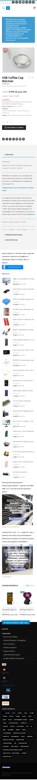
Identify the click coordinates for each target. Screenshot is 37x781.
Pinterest (16, 139)
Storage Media (7, 743)
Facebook (3, 139)
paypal (22, 115)
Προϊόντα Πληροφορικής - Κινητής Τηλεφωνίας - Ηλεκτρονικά (16, 112)
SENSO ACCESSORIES (8, 739)
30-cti (13, 713)
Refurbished (15, 736)
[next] (32, 77)
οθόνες (24, 753)
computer (23, 723)
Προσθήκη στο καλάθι (15, 127)
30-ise (25, 713)
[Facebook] (13, 2)
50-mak (18, 716)
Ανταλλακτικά (23, 743)
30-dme (20, 713)
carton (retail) (13, 723)
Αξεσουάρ (28, 608)
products (6, 736)
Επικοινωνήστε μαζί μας (16, 622)
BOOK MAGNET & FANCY (20, 719)
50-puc (24, 716)
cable (4, 723)
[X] (16, 2)
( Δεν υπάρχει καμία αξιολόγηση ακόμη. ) (14, 86)
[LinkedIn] (33, 2)
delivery (5, 726)
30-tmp (31, 713)
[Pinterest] (19, 2)
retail (23, 736)
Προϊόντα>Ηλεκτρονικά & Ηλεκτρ (13, 750)
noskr (18, 730)
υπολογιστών (7, 756)
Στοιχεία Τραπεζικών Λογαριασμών (13, 658)
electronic (20, 726)
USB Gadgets (27, 115)
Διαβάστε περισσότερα (14, 603)
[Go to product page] (6, 281)
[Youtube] (23, 2)
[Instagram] (26, 2)
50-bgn (5, 716)
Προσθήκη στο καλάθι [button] (31, 603)
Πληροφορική (24, 746)
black (10, 719)
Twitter (6, 139)
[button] (3, 8)
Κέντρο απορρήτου (9, 644)
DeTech (12, 726)
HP (31, 726)
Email (20, 139)
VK (23, 139)
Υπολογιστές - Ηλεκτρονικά (11, 753)
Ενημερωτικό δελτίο (9, 651)
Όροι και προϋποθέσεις (10, 637)
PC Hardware (7, 733)
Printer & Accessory (19, 733)
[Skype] (30, 2)
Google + (13, 139)
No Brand (11, 730)
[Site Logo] (12, 8)
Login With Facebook (14, 267)
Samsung (29, 736)
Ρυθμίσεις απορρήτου (10, 647)
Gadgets (17, 115)
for (27, 726)
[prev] (29, 77)
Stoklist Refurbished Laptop (11, 655)
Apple (30, 716)
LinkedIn (10, 139)
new (4, 730)
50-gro (9, 115)
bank (13, 115)
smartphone (20, 739)
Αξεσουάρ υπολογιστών (7, 608)
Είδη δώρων (14, 746)
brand (31, 719)
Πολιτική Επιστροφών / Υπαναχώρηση (14, 640)
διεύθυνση (30, 214)
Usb (15, 743)
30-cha (8, 713)
